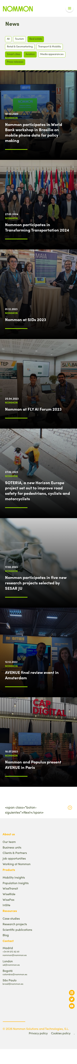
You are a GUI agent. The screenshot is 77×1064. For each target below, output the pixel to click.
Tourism (19, 38)
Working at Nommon (16, 864)
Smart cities (13, 54)
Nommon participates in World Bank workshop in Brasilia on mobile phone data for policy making (33, 132)
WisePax (8, 899)
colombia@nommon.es (15, 974)
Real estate (35, 38)
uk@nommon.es (11, 964)
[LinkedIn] (72, 993)
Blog (6, 935)
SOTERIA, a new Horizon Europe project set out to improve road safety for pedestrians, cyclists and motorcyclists (37, 490)
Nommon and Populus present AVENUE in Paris (33, 764)
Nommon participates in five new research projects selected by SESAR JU (36, 582)
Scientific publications (17, 930)
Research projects (15, 924)
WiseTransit (10, 888)
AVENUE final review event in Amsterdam (32, 674)
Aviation (30, 54)
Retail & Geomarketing (20, 46)
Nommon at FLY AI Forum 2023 (33, 409)
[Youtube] (72, 1006)
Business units (12, 847)
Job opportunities (14, 858)
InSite (6, 905)
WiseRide (9, 894)
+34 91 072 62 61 (11, 951)
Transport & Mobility (49, 46)
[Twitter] (72, 999)
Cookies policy (60, 1033)
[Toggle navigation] (69, 8)
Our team (9, 842)
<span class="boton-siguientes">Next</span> (24, 810)
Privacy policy (38, 1033)
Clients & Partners (15, 853)
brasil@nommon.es (13, 983)
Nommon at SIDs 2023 (25, 319)
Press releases (15, 61)
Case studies (11, 918)
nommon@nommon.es (15, 955)
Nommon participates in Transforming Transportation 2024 (37, 227)
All (8, 38)
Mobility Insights (14, 877)
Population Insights (16, 883)
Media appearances (52, 54)
